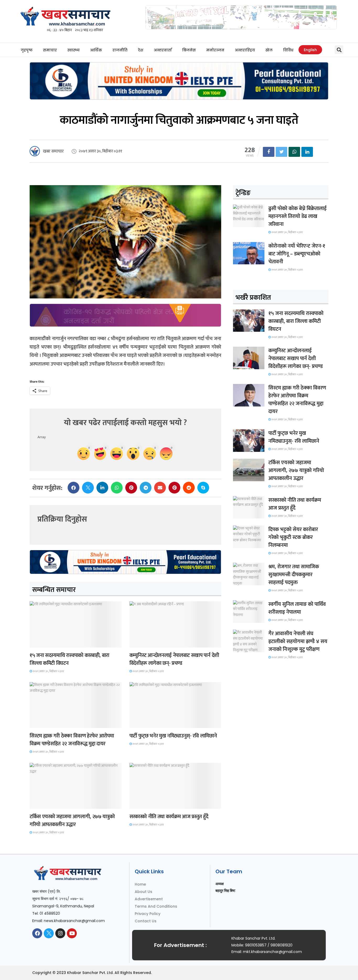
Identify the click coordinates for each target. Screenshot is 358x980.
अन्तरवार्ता (163, 50)
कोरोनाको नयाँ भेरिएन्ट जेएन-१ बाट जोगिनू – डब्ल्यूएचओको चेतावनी (296, 254)
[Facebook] (37, 933)
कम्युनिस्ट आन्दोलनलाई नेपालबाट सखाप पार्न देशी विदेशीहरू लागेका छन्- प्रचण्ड (174, 659)
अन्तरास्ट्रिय (245, 50)
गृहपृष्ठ (26, 50)
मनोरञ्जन (215, 50)
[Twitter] (49, 933)
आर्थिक (96, 50)
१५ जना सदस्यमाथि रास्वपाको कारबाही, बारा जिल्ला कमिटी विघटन (69, 659)
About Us (143, 891)
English (310, 49)
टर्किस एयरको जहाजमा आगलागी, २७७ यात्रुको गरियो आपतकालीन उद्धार (72, 820)
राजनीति (119, 50)
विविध (288, 50)
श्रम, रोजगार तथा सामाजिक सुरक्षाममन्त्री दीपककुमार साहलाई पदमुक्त (293, 574)
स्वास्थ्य (73, 50)
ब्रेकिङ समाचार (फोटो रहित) (150, 642)
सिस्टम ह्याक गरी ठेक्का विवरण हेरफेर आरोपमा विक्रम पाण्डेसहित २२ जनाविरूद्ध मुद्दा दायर (72, 739)
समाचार (50, 50)
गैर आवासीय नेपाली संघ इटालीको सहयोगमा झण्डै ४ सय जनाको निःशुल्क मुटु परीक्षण (297, 641)
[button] (339, 49)
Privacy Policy (147, 913)
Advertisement (149, 899)
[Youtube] (72, 933)
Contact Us (145, 921)
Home (140, 884)
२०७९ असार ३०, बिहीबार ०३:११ (48, 671)
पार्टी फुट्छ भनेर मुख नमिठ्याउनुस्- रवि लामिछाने (173, 735)
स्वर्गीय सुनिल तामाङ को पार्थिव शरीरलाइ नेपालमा (297, 608)
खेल (269, 50)
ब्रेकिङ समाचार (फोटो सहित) (50, 804)
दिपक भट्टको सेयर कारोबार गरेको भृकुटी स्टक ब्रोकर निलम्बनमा (293, 537)
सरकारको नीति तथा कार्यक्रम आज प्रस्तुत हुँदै (168, 816)
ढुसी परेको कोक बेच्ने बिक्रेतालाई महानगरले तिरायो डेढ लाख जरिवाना (297, 216)
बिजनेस (189, 50)
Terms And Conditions (156, 906)
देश (140, 50)
